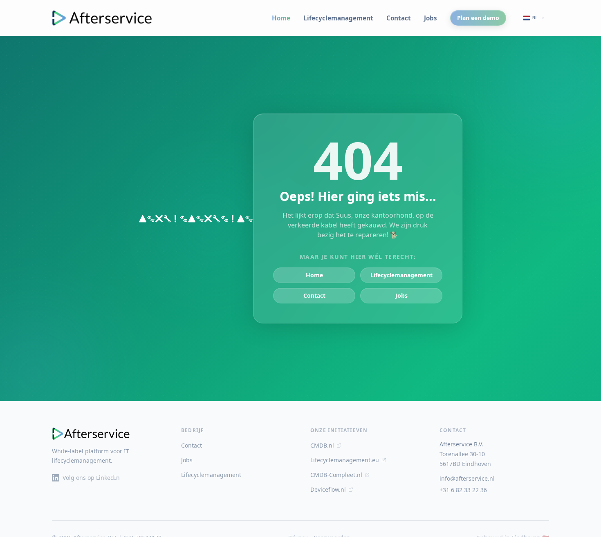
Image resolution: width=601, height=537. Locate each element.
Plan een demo (478, 18)
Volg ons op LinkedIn (91, 477)
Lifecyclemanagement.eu (344, 460)
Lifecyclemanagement (338, 18)
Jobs (430, 18)
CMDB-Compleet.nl (336, 475)
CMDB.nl (322, 445)
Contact (398, 18)
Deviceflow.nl (328, 489)
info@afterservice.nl (467, 478)
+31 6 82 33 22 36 (463, 490)
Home (281, 18)
